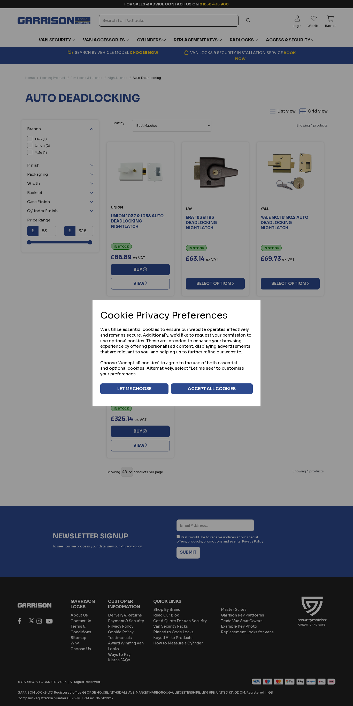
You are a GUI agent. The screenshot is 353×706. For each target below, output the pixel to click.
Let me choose (134, 388)
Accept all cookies (212, 388)
